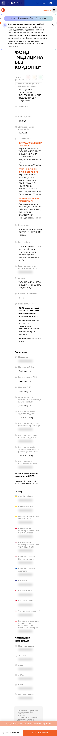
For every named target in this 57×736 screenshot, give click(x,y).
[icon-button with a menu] (54, 10)
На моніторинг (40, 733)
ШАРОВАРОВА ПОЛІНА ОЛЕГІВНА (30, 144)
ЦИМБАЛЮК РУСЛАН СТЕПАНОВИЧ (29, 199)
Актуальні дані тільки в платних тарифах (28, 723)
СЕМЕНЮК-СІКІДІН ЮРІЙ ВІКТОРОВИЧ (28, 170)
